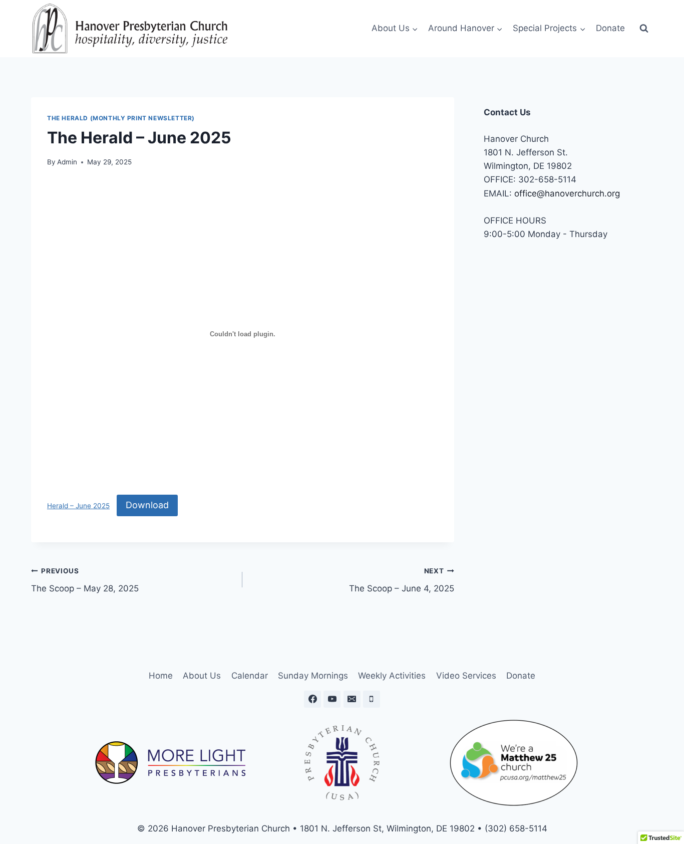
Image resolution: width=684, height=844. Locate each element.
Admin (67, 162)
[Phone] (371, 699)
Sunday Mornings (313, 676)
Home (161, 676)
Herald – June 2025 (78, 506)
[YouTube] (331, 699)
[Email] (352, 699)
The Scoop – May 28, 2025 (85, 580)
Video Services (466, 676)
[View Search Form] (644, 29)
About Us (202, 676)
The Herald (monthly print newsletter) (121, 118)
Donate (610, 28)
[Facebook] (312, 699)
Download (147, 505)
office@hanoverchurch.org (567, 193)
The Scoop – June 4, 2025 (401, 580)
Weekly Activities (392, 676)
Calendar (249, 676)
